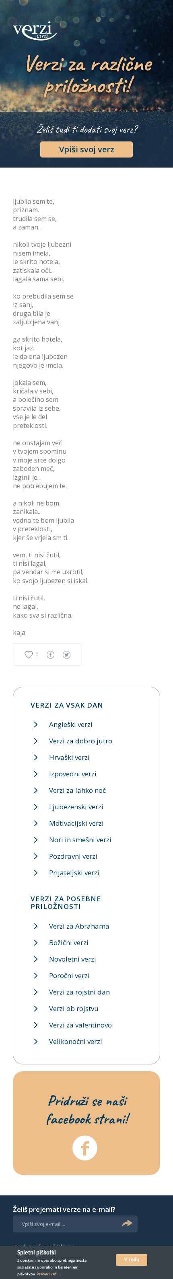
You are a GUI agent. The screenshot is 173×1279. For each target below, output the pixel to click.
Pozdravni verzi (73, 856)
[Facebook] (84, 1148)
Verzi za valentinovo (80, 1024)
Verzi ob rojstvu (74, 1008)
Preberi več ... (49, 1274)
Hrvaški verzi (69, 757)
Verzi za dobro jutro (80, 740)
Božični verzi (69, 942)
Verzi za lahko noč (77, 790)
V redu (131, 1260)
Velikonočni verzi (75, 1041)
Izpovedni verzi (73, 773)
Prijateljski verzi (74, 872)
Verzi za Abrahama (79, 926)
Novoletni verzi (72, 959)
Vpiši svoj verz (86, 149)
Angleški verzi (71, 724)
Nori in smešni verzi (80, 839)
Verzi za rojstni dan (79, 992)
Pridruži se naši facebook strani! (86, 1109)
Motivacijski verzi (76, 823)
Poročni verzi (69, 975)
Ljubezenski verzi (76, 806)
